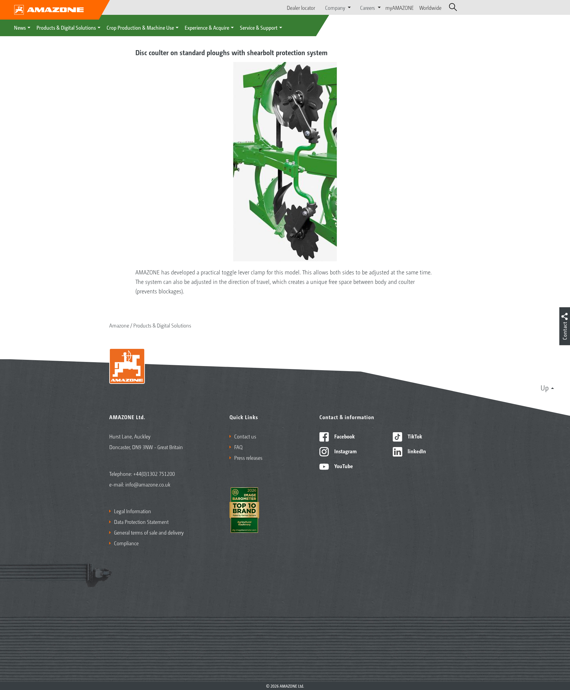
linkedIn (416, 451)
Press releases (248, 457)
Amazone (119, 325)
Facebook (344, 436)
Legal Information (132, 510)
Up (545, 387)
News (20, 27)
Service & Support (259, 27)
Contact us (245, 436)
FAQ (238, 446)
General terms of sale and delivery (149, 532)
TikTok (414, 436)
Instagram (345, 451)
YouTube (343, 465)
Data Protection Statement (141, 521)
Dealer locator (301, 7)
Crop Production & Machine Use (140, 27)
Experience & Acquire (207, 27)
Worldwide (430, 7)
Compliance (126, 543)
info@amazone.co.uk (147, 484)
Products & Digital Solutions (66, 27)
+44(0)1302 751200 (154, 473)
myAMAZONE (399, 7)
